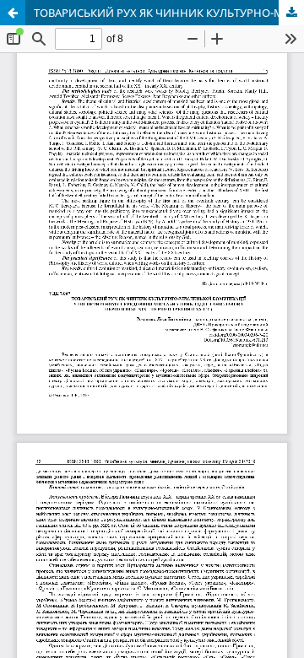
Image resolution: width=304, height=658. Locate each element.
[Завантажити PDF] (291, 12)
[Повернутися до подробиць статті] (12, 12)
